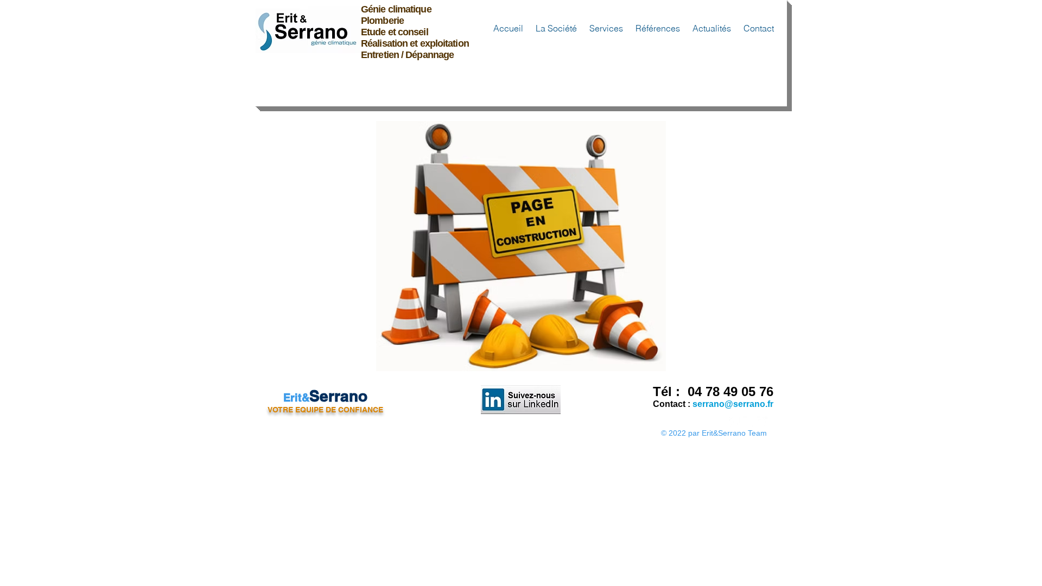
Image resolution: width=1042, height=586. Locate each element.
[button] (555, 28)
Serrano (338, 396)
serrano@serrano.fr (732, 404)
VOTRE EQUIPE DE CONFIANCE (325, 409)
